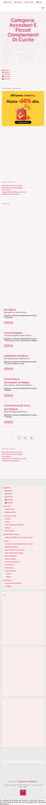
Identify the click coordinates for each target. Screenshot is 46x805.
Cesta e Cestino (10, 559)
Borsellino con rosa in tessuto (12, 185)
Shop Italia (6, 506)
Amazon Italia (9, 509)
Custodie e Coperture (12, 562)
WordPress (32, 781)
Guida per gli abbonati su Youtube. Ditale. (19, 537)
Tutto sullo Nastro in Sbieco (26, 340)
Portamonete (9, 568)
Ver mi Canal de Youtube (13, 583)
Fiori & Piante (9, 565)
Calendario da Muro (16, 355)
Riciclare (7, 519)
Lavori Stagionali (10, 571)
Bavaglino (10, 309)
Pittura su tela (18, 364)
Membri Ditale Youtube (11, 534)
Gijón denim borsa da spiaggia (12, 188)
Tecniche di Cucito (9, 516)
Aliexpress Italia (10, 512)
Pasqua (9, 417)
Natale (8, 390)
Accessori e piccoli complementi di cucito (20, 316)
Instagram (8, 586)
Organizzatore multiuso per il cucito (14, 192)
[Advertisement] (23, 152)
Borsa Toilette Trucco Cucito (14, 550)
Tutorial (5, 541)
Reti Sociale (7, 580)
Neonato (9, 317)
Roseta (22, 781)
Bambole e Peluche (11, 547)
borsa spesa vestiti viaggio (14, 553)
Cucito (7, 522)
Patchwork (10, 340)
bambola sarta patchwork (10, 194)
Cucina (9, 364)
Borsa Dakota (6, 190)
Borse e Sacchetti (11, 556)
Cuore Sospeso (13, 332)
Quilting (7, 528)
